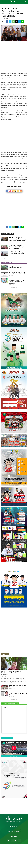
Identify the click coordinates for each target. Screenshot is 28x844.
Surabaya (3, 240)
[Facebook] (8, 840)
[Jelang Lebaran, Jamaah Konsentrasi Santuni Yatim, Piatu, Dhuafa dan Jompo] (4, 247)
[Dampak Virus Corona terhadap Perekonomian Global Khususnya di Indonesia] (14, 663)
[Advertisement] (14, 57)
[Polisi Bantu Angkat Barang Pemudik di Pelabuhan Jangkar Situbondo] (4, 253)
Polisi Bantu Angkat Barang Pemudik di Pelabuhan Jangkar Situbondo (17, 253)
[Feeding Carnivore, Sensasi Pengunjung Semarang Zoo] (4, 267)
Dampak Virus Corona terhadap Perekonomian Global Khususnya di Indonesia (12, 672)
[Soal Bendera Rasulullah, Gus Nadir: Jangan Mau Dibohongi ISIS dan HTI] (4, 274)
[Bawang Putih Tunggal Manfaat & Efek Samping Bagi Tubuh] (4, 687)
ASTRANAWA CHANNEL (7, 738)
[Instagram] (12, 840)
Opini (3, 668)
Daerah (3, 248)
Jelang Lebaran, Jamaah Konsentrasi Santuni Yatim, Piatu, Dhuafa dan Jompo (17, 247)
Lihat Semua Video (14, 756)
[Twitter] (15, 840)
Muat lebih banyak (13, 287)
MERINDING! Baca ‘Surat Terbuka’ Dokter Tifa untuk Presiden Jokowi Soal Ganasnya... (18, 693)
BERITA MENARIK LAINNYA (8, 233)
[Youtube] (19, 840)
